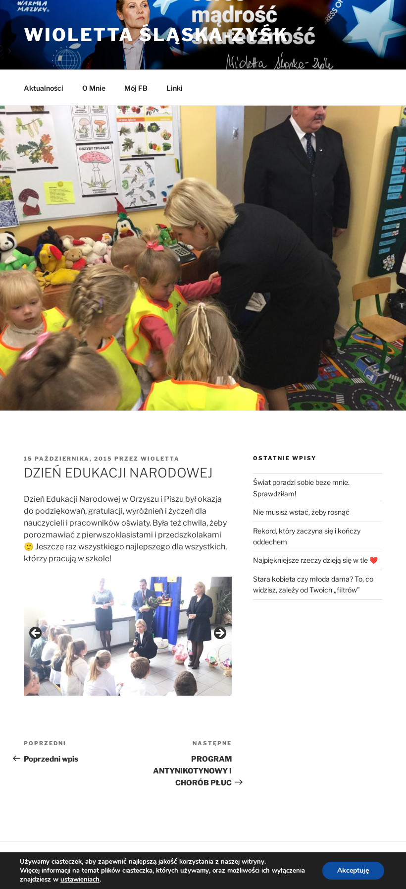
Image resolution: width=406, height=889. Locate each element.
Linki (174, 88)
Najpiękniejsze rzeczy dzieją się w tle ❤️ (315, 560)
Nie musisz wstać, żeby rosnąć (301, 512)
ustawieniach (80, 879)
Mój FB (136, 88)
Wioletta (160, 458)
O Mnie (93, 88)
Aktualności (43, 88)
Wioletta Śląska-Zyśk (156, 35)
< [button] (36, 633)
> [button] (219, 633)
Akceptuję (353, 870)
